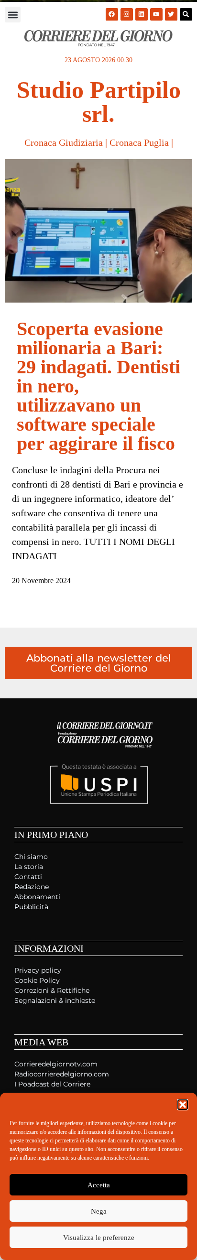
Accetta (99, 1185)
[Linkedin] (141, 14)
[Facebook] (112, 14)
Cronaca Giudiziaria (63, 142)
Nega (99, 1211)
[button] (182, 1104)
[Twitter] (171, 14)
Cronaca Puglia (139, 142)
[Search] (186, 14)
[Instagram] (126, 14)
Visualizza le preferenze (98, 1237)
